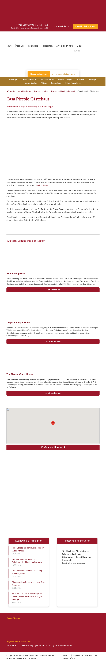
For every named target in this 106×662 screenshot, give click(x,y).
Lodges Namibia (31, 83)
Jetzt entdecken (53, 290)
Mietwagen (13, 79)
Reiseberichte (56, 83)
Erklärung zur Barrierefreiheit (59, 645)
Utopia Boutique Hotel (18, 323)
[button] (98, 654)
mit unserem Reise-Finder (63, 74)
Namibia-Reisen (24, 91)
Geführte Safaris (47, 79)
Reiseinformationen (73, 83)
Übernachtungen (65, 79)
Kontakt (66, 655)
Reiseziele (33, 46)
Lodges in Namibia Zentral (63, 91)
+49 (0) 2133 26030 (25, 25)
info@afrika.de (62, 26)
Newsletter (11, 645)
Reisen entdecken (38, 74)
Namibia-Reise (41, 185)
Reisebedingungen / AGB (33, 645)
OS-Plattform (69, 658)
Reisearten (47, 46)
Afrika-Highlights (64, 46)
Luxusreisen (80, 79)
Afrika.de (10, 91)
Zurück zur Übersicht (53, 447)
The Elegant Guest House (19, 374)
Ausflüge (92, 79)
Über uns (19, 46)
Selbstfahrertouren (29, 79)
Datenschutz (91, 655)
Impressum (78, 655)
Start (8, 46)
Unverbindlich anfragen (85, 26)
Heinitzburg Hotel (15, 274)
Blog (79, 46)
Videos (44, 83)
